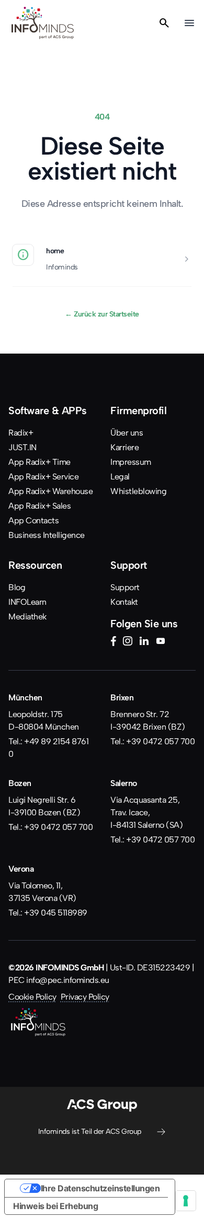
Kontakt (124, 602)
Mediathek (27, 617)
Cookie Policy (32, 997)
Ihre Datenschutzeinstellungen (100, 1188)
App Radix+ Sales (39, 506)
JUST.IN (22, 447)
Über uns (126, 433)
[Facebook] (113, 642)
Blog (16, 587)
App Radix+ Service (43, 477)
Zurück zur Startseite (102, 314)
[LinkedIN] (144, 642)
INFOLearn (27, 602)
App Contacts (33, 520)
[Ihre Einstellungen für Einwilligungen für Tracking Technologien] (186, 1201)
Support (125, 587)
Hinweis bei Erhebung (55, 1206)
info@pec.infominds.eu (67, 980)
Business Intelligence (46, 535)
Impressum (130, 462)
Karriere (124, 447)
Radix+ (20, 433)
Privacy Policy (85, 997)
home (55, 250)
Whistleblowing (138, 491)
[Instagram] (127, 642)
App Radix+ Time (39, 462)
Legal (120, 477)
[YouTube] (160, 642)
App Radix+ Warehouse (50, 491)
